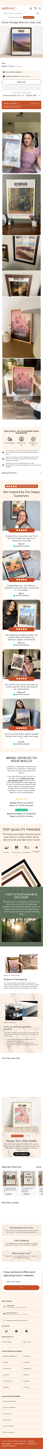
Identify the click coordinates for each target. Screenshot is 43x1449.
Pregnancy (6, 1387)
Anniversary (26, 1356)
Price (3, 63)
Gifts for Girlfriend (8, 1426)
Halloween (26, 1375)
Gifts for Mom (7, 1413)
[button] (21, 88)
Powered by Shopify (8, 1446)
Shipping (31, 1441)
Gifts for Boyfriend (8, 1432)
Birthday (5, 1362)
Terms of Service (19, 1443)
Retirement (6, 1375)
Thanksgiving (27, 1368)
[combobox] (21, 13)
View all (38, 1167)
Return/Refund (7, 1443)
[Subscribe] (21, 1287)
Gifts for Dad (7, 1420)
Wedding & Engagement (10, 1356)
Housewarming (7, 1381)
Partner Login (27, 1342)
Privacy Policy (32, 1443)
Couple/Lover (7, 1368)
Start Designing (21, 1154)
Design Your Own (28, 17)
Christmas (26, 1362)
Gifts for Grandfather (9, 1407)
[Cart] (35, 8)
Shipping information (9, 473)
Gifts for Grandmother (9, 1401)
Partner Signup (7, 1342)
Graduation (26, 1381)
